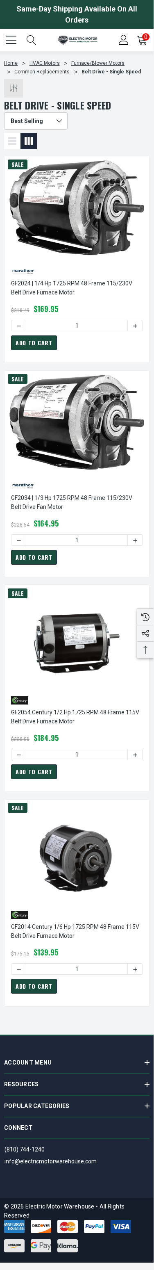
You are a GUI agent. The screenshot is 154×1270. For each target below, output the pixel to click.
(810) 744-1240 (25, 1149)
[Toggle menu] (12, 39)
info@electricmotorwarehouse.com (51, 1161)
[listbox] (36, 121)
